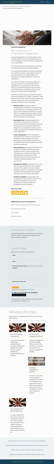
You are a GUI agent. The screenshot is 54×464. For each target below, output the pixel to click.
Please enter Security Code (19, 281)
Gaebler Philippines (37, 450)
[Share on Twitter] (17, 193)
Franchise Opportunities (18, 208)
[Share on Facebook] (13, 193)
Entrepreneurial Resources (26, 445)
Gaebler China (40, 454)
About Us (17, 441)
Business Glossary (16, 216)
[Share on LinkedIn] (22, 193)
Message (15, 268)
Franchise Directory (12, 445)
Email (14, 261)
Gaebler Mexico (25, 450)
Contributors (15, 212)
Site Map (11, 441)
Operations (5, 6)
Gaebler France (15, 450)
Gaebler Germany (30, 454)
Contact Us (42, 441)
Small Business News (41, 445)
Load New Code (29, 289)
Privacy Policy (34, 441)
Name (14, 255)
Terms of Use (25, 441)
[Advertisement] (27, 20)
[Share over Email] (26, 193)
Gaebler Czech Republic (16, 454)
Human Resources (13, 6)
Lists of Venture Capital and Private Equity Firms (25, 205)
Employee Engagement (24, 6)
